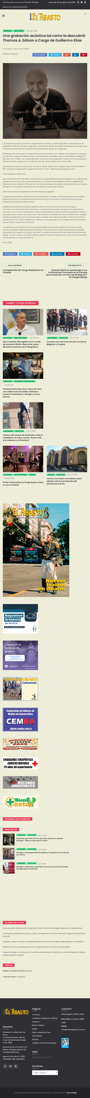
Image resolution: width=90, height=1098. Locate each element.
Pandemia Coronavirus (24, 381)
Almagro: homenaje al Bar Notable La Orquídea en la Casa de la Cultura (42, 853)
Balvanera (52, 338)
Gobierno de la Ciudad (42, 1057)
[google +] (66, 55)
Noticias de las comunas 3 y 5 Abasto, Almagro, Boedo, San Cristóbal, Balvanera (21, 4)
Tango (32, 475)
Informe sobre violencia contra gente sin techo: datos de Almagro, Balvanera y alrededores (42, 928)
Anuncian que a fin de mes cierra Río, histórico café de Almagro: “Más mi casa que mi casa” (39, 839)
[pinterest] (84, 55)
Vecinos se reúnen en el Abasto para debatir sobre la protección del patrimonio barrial (64, 481)
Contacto (36, 1014)
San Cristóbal (20, 338)
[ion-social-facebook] (78, 2)
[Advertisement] (45, 897)
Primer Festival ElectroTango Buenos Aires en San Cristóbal (23, 483)
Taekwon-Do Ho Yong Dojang (44, 1043)
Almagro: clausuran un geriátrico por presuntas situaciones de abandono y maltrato (42, 868)
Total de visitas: (10, 977)
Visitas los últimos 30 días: (14, 971)
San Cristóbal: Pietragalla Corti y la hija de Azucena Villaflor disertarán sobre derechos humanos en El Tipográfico (22, 344)
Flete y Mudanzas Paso (41, 1032)
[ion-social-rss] (85, 2)
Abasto (8, 31)
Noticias (18, 31)
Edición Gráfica (38, 1025)
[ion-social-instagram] (10, 1066)
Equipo (35, 1029)
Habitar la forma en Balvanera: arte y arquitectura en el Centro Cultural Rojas (36, 947)
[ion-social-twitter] (81, 2)
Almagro (21, 835)
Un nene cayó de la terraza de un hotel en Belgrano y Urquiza (67, 343)
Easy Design (72, 1093)
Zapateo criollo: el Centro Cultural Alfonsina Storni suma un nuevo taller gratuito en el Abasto (43, 941)
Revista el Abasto (10, 54)
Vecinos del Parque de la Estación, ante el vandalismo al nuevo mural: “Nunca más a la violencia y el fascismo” (23, 438)
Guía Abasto (37, 1036)
